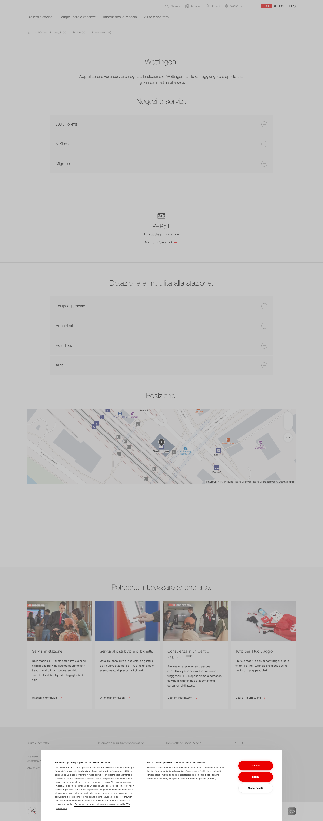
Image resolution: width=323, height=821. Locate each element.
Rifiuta (255, 776)
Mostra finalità (255, 787)
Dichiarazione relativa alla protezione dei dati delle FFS (102, 804)
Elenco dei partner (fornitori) (202, 778)
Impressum (61, 807)
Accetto (256, 765)
